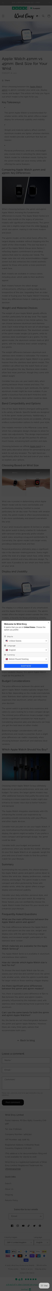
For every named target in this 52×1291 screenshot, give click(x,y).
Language (11, 646)
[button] (26, 641)
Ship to (10, 636)
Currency (11, 655)
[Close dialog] (48, 622)
